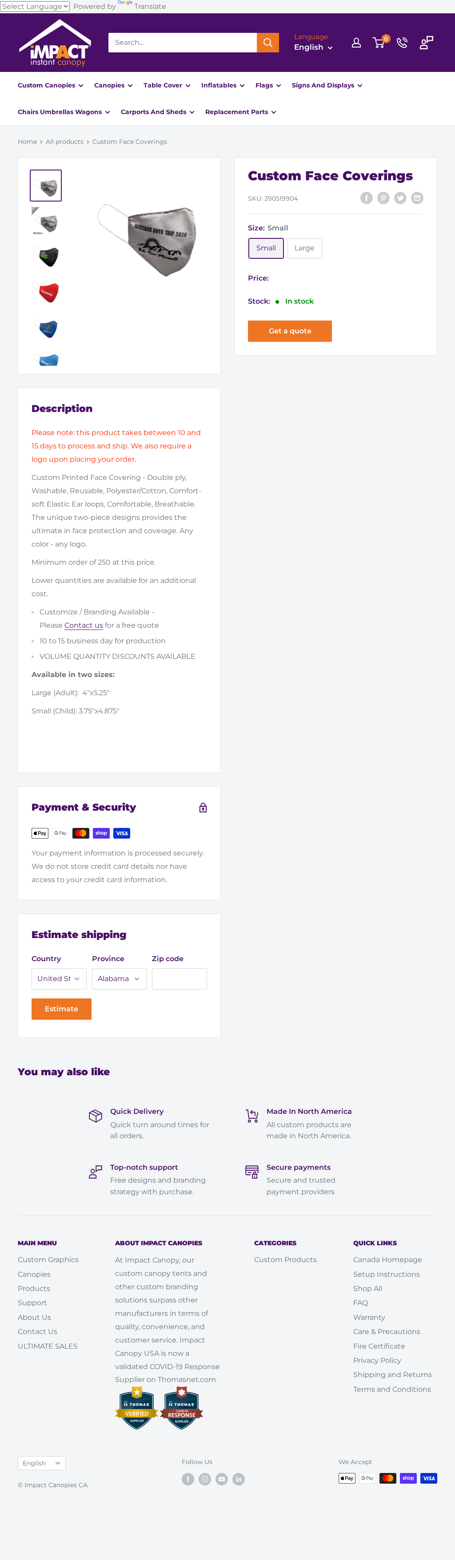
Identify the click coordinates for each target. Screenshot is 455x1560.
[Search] (268, 42)
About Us (34, 1317)
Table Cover (164, 85)
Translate (150, 6)
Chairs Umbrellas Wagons (61, 112)
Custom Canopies (47, 85)
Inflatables (219, 85)
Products (34, 1288)
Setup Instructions (386, 1274)
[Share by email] (417, 197)
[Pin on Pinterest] (383, 197)
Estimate (61, 1009)
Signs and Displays (324, 85)
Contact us (83, 625)
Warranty (369, 1317)
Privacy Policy (377, 1360)
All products (65, 142)
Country (46, 958)
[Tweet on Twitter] (400, 197)
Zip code (168, 958)
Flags (265, 85)
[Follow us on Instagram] (205, 1479)
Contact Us (37, 1331)
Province (108, 958)
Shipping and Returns (392, 1374)
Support (32, 1303)
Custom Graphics (48, 1259)
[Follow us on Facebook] (188, 1479)
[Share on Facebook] (366, 197)
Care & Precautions (386, 1331)
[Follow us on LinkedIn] (238, 1479)
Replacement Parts (237, 112)
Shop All (367, 1288)
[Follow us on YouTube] (222, 1479)
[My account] (356, 43)
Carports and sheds (154, 112)
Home (27, 142)
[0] (378, 42)
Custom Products (285, 1259)
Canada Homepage (387, 1259)
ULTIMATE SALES (48, 1346)
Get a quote (290, 331)
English (34, 1463)
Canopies (110, 85)
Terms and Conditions (392, 1389)
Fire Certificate (379, 1346)
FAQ (360, 1303)
